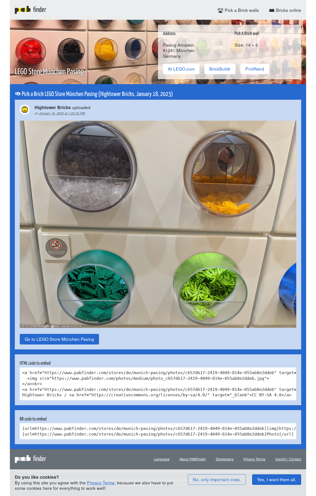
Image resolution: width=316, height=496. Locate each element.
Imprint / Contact (288, 459)
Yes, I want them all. (276, 479)
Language (162, 459)
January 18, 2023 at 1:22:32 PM (62, 113)
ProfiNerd (254, 69)
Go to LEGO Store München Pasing (59, 339)
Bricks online (288, 10)
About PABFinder (192, 459)
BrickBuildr (220, 69)
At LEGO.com (181, 69)
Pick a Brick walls (241, 10)
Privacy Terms (254, 459)
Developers (225, 459)
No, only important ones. (217, 479)
